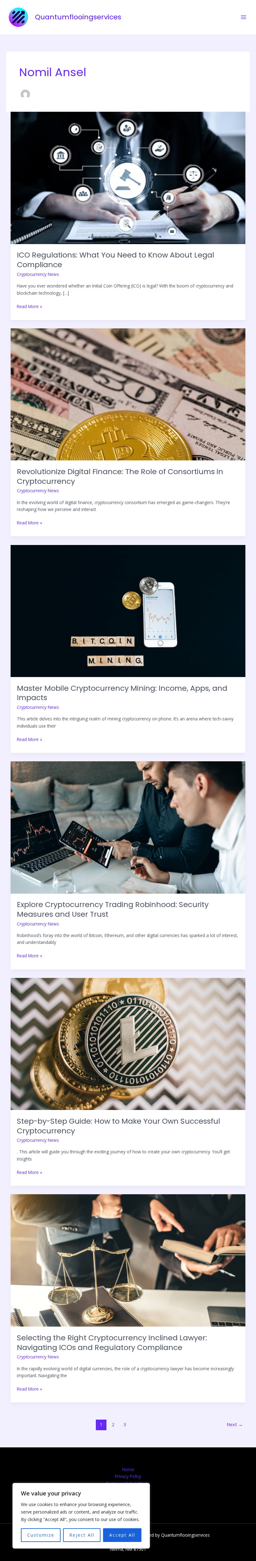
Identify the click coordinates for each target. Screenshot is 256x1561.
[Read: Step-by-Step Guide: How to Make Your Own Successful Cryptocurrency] (128, 1043)
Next (235, 1424)
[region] (81, 1516)
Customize (40, 1535)
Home (128, 1469)
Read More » (29, 306)
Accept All (122, 1535)
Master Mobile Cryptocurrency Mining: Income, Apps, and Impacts (122, 693)
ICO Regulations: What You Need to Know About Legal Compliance (115, 260)
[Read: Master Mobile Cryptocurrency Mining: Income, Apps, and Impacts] (128, 610)
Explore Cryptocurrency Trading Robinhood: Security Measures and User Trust (113, 909)
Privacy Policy (128, 1476)
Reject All (81, 1535)
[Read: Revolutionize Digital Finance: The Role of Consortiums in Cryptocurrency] (128, 394)
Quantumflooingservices (78, 17)
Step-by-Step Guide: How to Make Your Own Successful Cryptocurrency (118, 1126)
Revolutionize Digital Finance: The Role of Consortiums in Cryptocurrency (120, 476)
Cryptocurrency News (38, 274)
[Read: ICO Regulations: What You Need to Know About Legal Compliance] (128, 177)
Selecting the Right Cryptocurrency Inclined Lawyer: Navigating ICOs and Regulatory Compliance (112, 1342)
